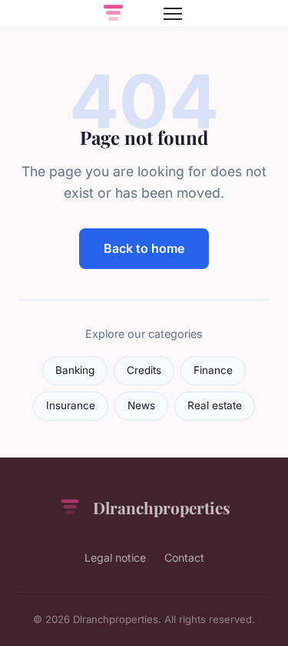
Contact (184, 557)
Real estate (214, 405)
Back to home (144, 248)
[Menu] (172, 14)
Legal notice (115, 557)
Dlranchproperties (161, 507)
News (141, 405)
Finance (213, 370)
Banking (74, 370)
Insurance (70, 405)
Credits (144, 370)
